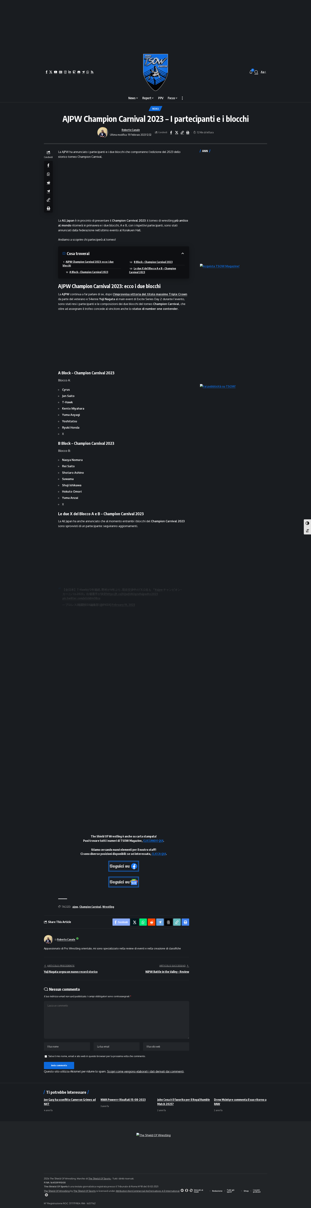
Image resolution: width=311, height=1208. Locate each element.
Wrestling (108, 906)
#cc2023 (152, 594)
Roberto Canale (131, 129)
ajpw (75, 906)
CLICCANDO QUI (153, 840)
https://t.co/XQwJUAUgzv (122, 594)
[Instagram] (65, 71)
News (155, 108)
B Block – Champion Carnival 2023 (153, 261)
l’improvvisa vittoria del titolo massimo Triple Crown (150, 294)
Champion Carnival (90, 906)
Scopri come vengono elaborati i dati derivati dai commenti (145, 1071)
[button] (256, 72)
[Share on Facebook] (170, 132)
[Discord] (78, 71)
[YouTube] (55, 71)
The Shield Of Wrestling (57, 1190)
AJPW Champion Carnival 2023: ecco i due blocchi (88, 263)
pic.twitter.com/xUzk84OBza (81, 598)
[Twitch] (74, 71)
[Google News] (60, 71)
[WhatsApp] (87, 71)
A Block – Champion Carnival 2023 (88, 272)
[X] (50, 71)
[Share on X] (176, 132)
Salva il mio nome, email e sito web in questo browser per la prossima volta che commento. (97, 1056)
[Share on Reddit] (48, 182)
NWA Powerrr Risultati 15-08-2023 (123, 1099)
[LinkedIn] (69, 71)
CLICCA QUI (159, 854)
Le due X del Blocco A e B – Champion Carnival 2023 (152, 270)
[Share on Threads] (168, 922)
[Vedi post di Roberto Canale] (102, 132)
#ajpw (159, 589)
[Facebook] (46, 71)
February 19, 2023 (123, 605)
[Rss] (92, 71)
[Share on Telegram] (48, 191)
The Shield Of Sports (99, 1178)
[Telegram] (83, 71)
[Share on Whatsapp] (48, 173)
